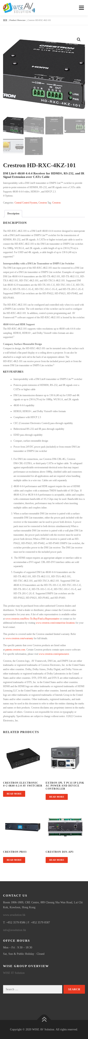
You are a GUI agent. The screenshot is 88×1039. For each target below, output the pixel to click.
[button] (78, 39)
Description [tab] (13, 213)
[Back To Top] (44, 1020)
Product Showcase (17, 20)
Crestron (42, 202)
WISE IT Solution (14, 972)
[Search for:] (32, 989)
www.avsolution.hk (14, 914)
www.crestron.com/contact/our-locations (55, 622)
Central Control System (26, 202)
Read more (14, 793)
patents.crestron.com (15, 649)
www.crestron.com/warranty (19, 638)
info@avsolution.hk (14, 930)
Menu (80, 7)
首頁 (5, 20)
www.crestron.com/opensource (54, 654)
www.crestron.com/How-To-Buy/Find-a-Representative (32, 618)
